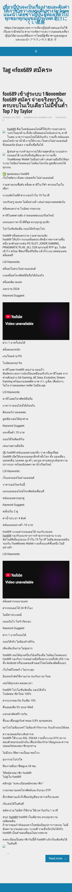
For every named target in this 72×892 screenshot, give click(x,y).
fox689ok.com (31, 117)
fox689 (11, 129)
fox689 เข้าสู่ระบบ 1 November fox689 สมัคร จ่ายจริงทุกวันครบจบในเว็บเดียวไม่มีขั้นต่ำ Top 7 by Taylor (35, 102)
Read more (55, 858)
